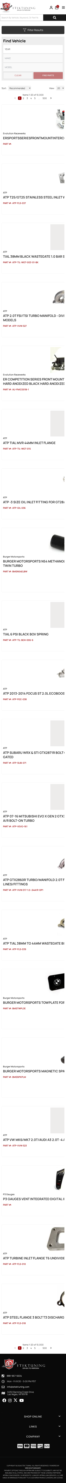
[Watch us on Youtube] (21, 1400)
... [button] (39, 1348)
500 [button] (45, 1348)
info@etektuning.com (18, 1387)
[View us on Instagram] (10, 1400)
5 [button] (35, 1348)
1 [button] (19, 1348)
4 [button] (31, 1348)
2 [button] (23, 1348)
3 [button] (27, 1348)
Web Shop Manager (33, 1468)
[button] (15, 1348)
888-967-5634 (14, 1375)
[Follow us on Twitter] (15, 1400)
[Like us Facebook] (4, 1400)
